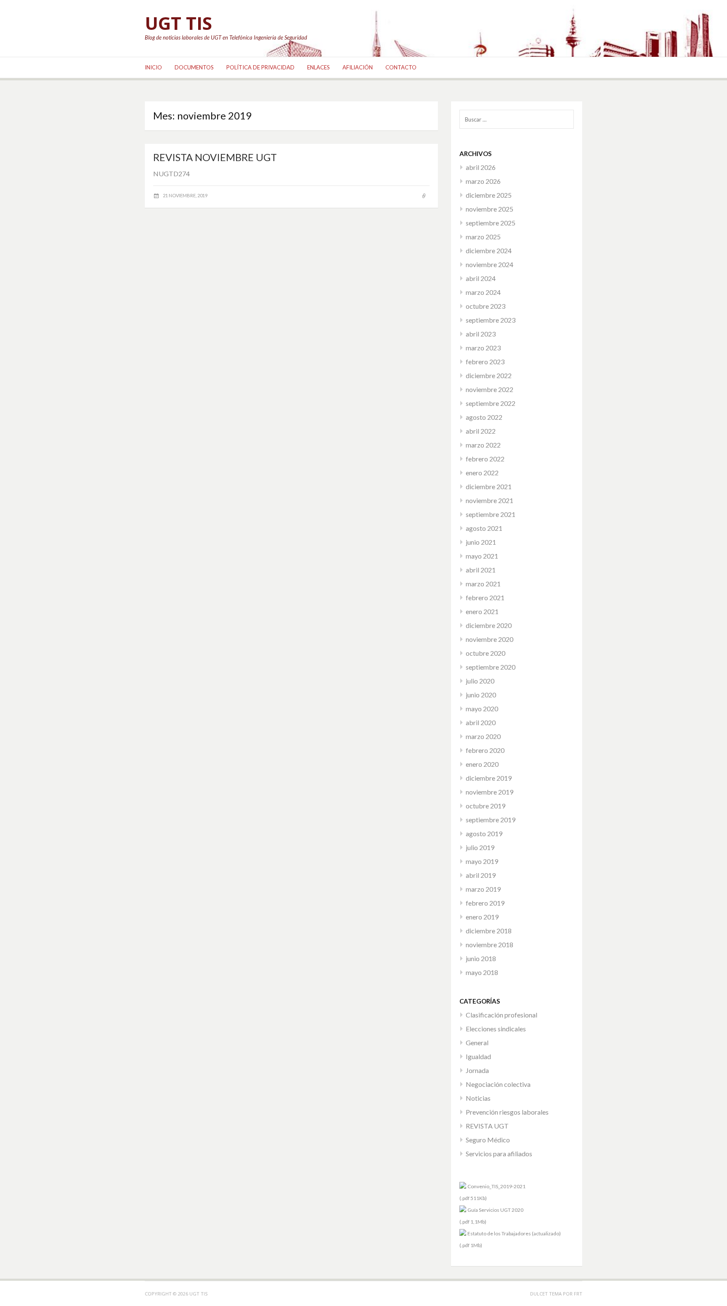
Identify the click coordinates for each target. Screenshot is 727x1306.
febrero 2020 (485, 750)
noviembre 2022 (489, 389)
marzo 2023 (483, 348)
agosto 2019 (484, 833)
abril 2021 (481, 570)
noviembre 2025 (489, 209)
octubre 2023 (485, 306)
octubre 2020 (485, 653)
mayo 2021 (482, 556)
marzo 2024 (483, 292)
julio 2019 (480, 847)
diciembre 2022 (489, 375)
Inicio (153, 67)
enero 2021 (482, 611)
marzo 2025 (483, 237)
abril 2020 (481, 722)
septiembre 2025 (490, 223)
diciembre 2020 (489, 625)
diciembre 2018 (489, 931)
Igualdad (478, 1056)
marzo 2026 (483, 181)
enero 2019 (482, 917)
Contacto (401, 67)
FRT (578, 1293)
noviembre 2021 (489, 500)
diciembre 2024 (489, 250)
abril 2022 (481, 431)
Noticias (478, 1098)
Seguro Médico (488, 1140)
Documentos (194, 67)
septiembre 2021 (490, 514)
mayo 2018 (482, 972)
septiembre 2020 (490, 667)
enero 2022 (482, 473)
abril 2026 (481, 167)
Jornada (477, 1070)
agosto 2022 (484, 417)
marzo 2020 (483, 736)
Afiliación (357, 67)
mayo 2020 (482, 709)
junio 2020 (481, 695)
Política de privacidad (260, 67)
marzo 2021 (483, 584)
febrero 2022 (485, 459)
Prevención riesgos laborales (507, 1112)
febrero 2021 (485, 597)
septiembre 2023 (490, 320)
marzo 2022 (483, 445)
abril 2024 (481, 278)
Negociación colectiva (498, 1084)
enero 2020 (482, 764)
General (477, 1042)
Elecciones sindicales (496, 1029)
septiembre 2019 (490, 820)
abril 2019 (481, 875)
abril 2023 (481, 334)
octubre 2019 (485, 806)
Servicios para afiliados (499, 1154)
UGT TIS (178, 23)
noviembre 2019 (489, 792)
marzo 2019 (483, 889)
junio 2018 (481, 958)
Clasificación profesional (501, 1015)
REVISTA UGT (487, 1126)
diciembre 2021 (489, 486)
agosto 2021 (484, 528)
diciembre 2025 (489, 195)
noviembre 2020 (489, 639)
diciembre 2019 (489, 778)
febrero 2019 (485, 903)
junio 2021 (481, 542)
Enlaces (318, 67)
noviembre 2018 (489, 944)
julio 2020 (480, 681)
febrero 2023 (485, 362)
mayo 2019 (482, 861)
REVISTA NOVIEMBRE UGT (215, 157)
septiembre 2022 (490, 403)
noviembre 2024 (489, 264)
